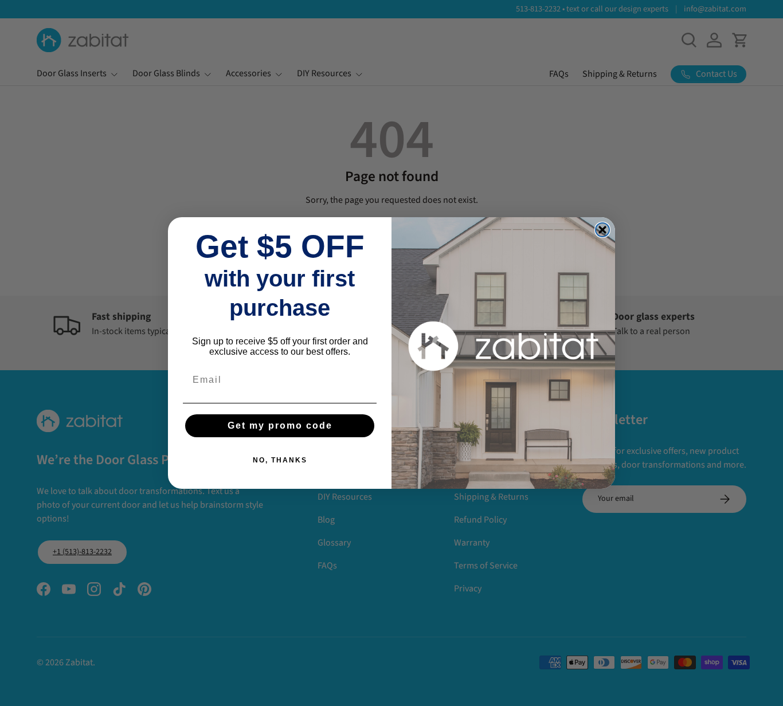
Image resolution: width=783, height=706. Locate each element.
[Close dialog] (602, 230)
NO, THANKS (280, 460)
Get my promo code (280, 425)
